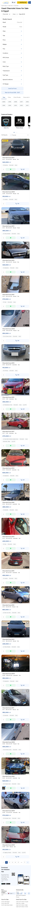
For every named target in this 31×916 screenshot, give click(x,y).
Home (17, 892)
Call (23, 169)
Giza (5, 302)
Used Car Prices (12, 88)
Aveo (16, 165)
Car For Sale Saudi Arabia (6, 905)
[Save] (27, 140)
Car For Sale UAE (5, 903)
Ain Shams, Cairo (7, 336)
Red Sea (6, 165)
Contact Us (18, 893)
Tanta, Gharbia (7, 233)
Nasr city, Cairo (7, 612)
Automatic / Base (6, 441)
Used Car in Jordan (20, 903)
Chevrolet (11, 165)
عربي (14, 2)
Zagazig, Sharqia (7, 852)
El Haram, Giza (7, 783)
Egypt (11, 893)
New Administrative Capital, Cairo (11, 439)
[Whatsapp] (11, 169)
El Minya (6, 370)
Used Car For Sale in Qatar (22, 905)
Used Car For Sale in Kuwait (22, 901)
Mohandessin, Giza (8, 404)
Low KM (24, 404)
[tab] (4, 97)
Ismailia (5, 199)
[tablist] (15, 97)
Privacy (17, 897)
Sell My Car (23, 2)
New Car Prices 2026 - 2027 (12, 92)
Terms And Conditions (21, 895)
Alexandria (6, 267)
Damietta (6, 510)
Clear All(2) (22, 14)
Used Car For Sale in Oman (22, 906)
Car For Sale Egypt (5, 901)
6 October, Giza (7, 818)
